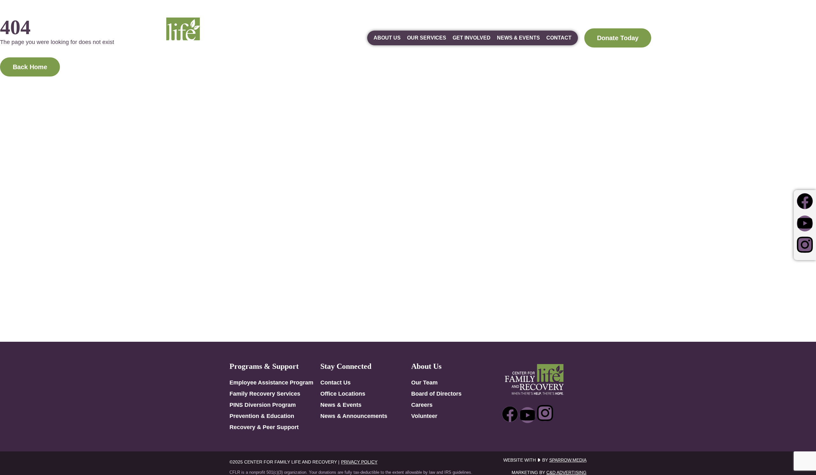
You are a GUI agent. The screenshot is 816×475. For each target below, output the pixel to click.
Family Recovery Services (264, 394)
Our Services (426, 37)
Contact (559, 37)
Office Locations (342, 394)
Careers (422, 405)
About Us (387, 37)
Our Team (424, 382)
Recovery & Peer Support (264, 427)
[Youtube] (805, 223)
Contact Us (335, 382)
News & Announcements (353, 416)
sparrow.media (567, 460)
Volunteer (424, 416)
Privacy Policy (359, 461)
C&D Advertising (566, 472)
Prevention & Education (261, 416)
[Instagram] (805, 245)
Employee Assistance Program (271, 382)
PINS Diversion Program (262, 405)
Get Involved (472, 37)
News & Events (518, 37)
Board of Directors (436, 394)
